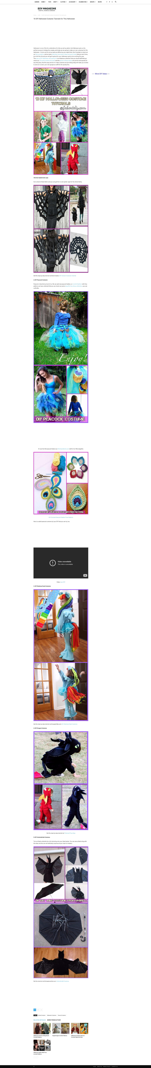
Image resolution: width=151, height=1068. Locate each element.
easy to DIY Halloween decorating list (46, 58)
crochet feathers (77, 284)
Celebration (82, 2)
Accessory (72, 2)
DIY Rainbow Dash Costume (69, 724)
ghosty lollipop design (66, 60)
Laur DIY (62, 582)
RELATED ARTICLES (40, 1020)
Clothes (62, 2)
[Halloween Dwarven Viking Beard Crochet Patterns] (42, 1028)
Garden (37, 2)
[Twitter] (112, 2)
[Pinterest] (109, 2)
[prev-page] (34, 1057)
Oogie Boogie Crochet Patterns (59, 1035)
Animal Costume (41, 1015)
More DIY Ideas (101, 74)
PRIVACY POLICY (106, 1066)
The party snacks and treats (47, 60)
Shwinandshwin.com (63, 449)
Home (43, 2)
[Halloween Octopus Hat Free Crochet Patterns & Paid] (79, 1028)
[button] (115, 2)
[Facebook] (107, 2)
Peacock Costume (62, 1015)
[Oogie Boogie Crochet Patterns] (60, 1028)
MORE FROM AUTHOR (54, 1020)
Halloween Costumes (51, 1015)
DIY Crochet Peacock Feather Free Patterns (61, 517)
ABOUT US (99, 1066)
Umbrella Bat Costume (62, 981)
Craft (55, 2)
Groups (92, 2)
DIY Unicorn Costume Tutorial (67, 275)
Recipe (100, 2)
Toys (49, 2)
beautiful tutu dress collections (73, 286)
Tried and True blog (69, 833)
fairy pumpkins (40, 54)
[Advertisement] (88, 9)
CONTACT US (114, 1066)
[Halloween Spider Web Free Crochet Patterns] (42, 1045)
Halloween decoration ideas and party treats (64, 54)
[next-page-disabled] (37, 1057)
